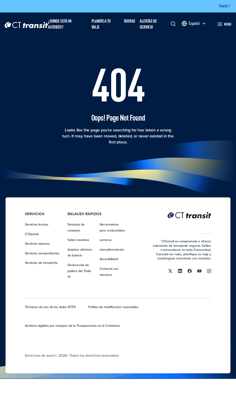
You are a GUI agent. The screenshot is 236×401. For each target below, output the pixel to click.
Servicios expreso (37, 243)
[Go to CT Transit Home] (26, 24)
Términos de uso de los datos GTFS (50, 307)
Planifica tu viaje (101, 24)
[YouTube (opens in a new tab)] (199, 271)
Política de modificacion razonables (113, 307)
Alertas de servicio (148, 24)
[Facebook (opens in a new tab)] (190, 271)
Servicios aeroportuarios (42, 253)
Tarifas (129, 21)
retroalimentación (112, 249)
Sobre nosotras (78, 240)
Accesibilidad (109, 259)
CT (32, 234)
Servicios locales (36, 224)
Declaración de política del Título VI (79, 271)
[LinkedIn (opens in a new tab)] (180, 271)
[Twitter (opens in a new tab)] (170, 271)
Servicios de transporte (41, 262)
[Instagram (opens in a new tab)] (209, 271)
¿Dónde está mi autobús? (59, 24)
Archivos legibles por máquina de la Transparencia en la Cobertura (72, 325)
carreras (106, 240)
